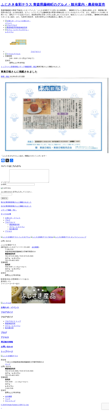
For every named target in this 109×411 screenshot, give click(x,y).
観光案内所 (13, 229)
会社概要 (35, 247)
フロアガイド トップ (13, 321)
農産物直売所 (14, 224)
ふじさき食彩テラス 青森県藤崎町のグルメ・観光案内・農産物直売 (53, 4)
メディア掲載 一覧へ (9, 210)
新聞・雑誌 (32, 67)
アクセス (8, 231)
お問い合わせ (7, 347)
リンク (7, 399)
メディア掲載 (23, 67)
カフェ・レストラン (17, 227)
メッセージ (5, 182)
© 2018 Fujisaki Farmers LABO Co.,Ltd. (15, 405)
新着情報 (14, 67)
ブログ (7, 220)
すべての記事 (6, 214)
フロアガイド (10, 222)
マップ (7, 364)
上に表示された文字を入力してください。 (17, 192)
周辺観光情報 (7, 342)
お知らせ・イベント (12, 218)
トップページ (6, 67)
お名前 (3, 184)
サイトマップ (10, 401)
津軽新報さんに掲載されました (16, 202)
